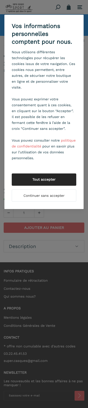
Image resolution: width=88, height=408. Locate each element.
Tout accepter (44, 180)
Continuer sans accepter (44, 196)
